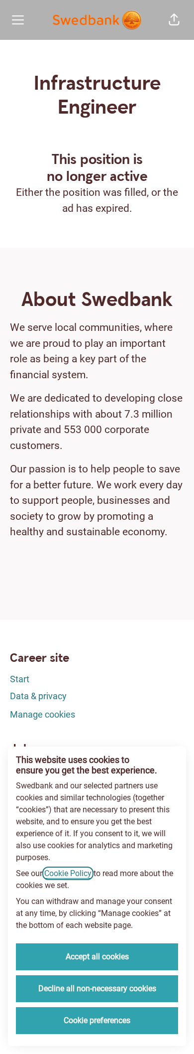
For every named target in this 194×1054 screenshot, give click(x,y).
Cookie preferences (97, 1020)
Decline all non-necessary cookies (97, 988)
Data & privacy (38, 696)
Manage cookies (42, 714)
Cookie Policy (68, 873)
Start (19, 679)
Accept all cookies (97, 956)
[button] (174, 20)
